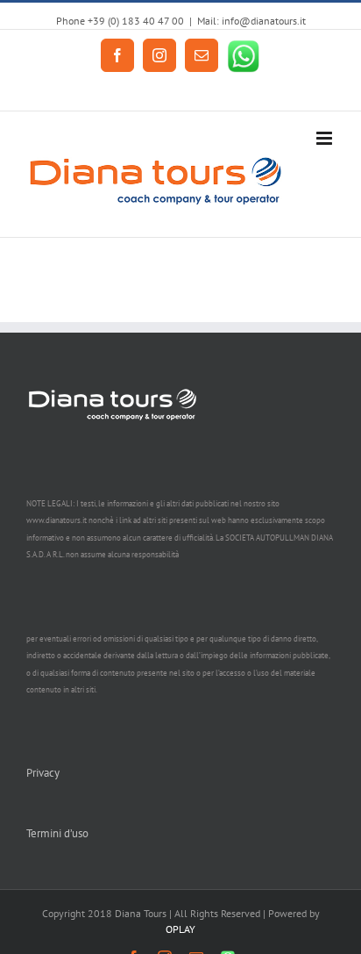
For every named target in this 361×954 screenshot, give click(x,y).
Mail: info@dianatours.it (251, 20)
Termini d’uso (57, 833)
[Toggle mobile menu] (325, 138)
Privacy (43, 772)
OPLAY (180, 929)
